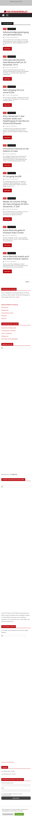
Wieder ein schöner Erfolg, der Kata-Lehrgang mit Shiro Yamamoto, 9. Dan (16, 204)
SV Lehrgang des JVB (12, 176)
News (5, 28)
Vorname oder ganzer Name (7, 782)
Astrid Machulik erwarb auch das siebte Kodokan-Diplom (16, 257)
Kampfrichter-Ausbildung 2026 (8, 328)
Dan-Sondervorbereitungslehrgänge (9, 339)
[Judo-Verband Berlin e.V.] (16, 11)
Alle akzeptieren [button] (19, 814)
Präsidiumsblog (4, 310)
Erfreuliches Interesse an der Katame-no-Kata (16, 149)
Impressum (3, 318)
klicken (18, 297)
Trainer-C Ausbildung (6, 333)
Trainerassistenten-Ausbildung (8, 330)
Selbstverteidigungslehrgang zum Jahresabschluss (16, 33)
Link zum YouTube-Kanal (7, 762)
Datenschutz (4, 315)
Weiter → (28, 282)
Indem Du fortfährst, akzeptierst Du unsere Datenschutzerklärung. (11, 794)
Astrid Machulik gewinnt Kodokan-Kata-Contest (14, 231)
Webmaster (16, 37)
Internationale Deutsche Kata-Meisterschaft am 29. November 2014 (15, 62)
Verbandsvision (4, 307)
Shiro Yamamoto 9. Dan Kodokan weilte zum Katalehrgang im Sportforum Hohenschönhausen (16, 120)
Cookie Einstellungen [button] (8, 814)
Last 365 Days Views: (6, 774)
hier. (13, 621)
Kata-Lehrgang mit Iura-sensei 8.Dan (13, 91)
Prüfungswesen (11, 28)
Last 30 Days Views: (6, 771)
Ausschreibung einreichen (7, 313)
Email (2, 788)
